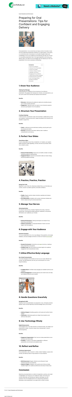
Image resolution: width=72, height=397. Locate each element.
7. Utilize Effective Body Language (36, 75)
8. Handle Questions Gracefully (35, 76)
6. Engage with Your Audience (35, 73)
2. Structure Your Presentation (35, 68)
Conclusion (31, 81)
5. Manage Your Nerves (33, 72)
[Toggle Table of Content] (41, 65)
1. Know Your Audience (33, 66)
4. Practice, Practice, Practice (35, 70)
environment (49, 236)
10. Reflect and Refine (33, 79)
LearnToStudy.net (8, 396)
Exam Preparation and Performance (26, 13)
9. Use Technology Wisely (34, 78)
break (40, 244)
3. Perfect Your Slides (33, 69)
